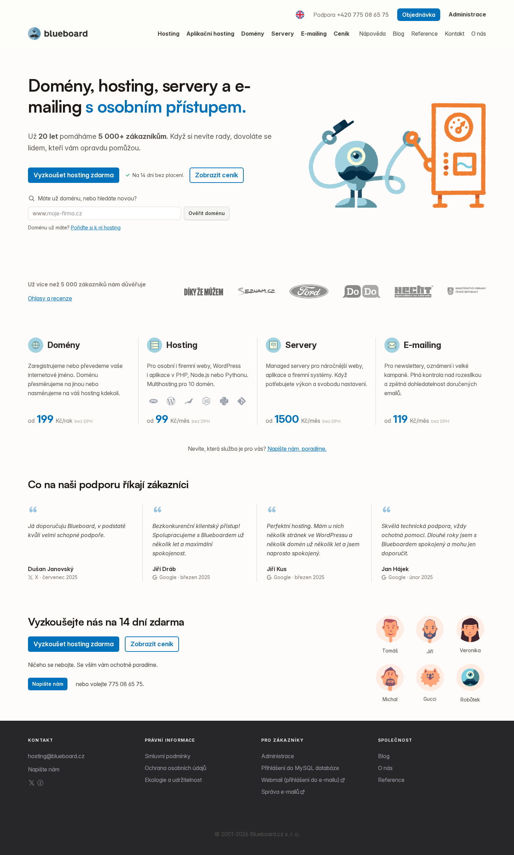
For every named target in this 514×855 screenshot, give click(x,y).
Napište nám (47, 684)
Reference (391, 779)
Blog (384, 756)
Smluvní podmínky (168, 756)
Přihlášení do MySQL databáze (300, 767)
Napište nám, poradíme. (297, 448)
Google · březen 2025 (184, 577)
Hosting (182, 345)
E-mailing (422, 345)
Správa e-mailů (280, 791)
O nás (385, 767)
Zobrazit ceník (216, 175)
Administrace (467, 14)
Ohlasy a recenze (50, 298)
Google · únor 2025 (410, 577)
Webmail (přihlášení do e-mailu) (300, 779)
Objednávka (418, 14)
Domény (64, 345)
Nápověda (372, 33)
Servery (301, 345)
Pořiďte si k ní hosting (96, 227)
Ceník (341, 33)
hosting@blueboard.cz (56, 756)
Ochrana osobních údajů (175, 767)
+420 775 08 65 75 (363, 14)
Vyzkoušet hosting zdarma (74, 175)
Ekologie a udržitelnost (173, 779)
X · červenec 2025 (56, 577)
